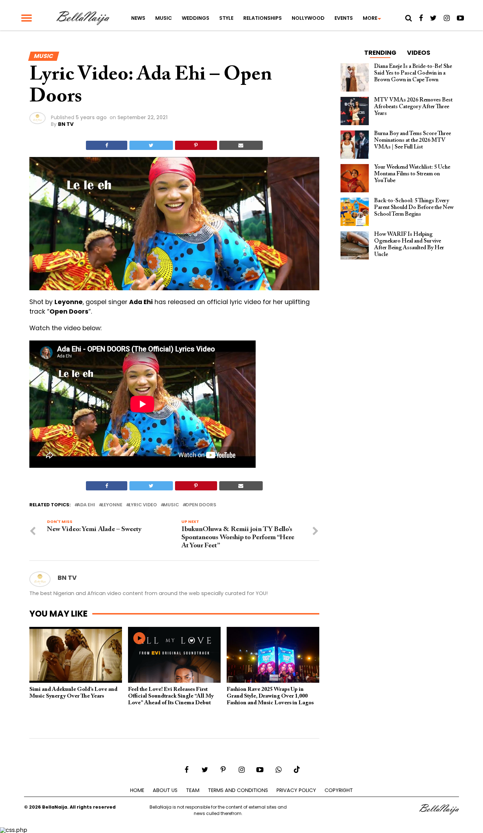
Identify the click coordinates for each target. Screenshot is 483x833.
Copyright (339, 790)
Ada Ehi (86, 505)
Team (192, 790)
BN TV (66, 124)
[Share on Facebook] (106, 145)
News (138, 18)
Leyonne (111, 505)
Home (137, 790)
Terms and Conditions (238, 790)
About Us (165, 790)
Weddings (195, 18)
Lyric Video (143, 505)
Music (163, 18)
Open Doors (200, 505)
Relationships (262, 18)
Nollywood (308, 18)
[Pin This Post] (196, 145)
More (370, 18)
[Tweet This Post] (151, 145)
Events (343, 18)
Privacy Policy (296, 790)
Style (226, 18)
